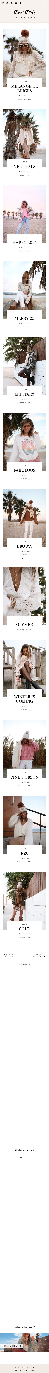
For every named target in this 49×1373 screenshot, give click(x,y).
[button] (46, 3)
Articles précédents (38, 955)
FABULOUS (24, 470)
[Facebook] (12, 3)
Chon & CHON (24, 12)
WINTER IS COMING (24, 699)
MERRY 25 (24, 318)
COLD (24, 929)
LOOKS (24, 81)
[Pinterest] (7, 3)
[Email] (16, 3)
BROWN (24, 546)
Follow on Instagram (25, 1150)
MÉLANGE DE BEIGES (24, 89)
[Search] (20, 3)
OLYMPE (24, 624)
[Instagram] (3, 3)
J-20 (24, 853)
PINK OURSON (24, 777)
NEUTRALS (24, 167)
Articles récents (9, 955)
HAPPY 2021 (24, 242)
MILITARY (24, 394)
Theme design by (24, 1370)
